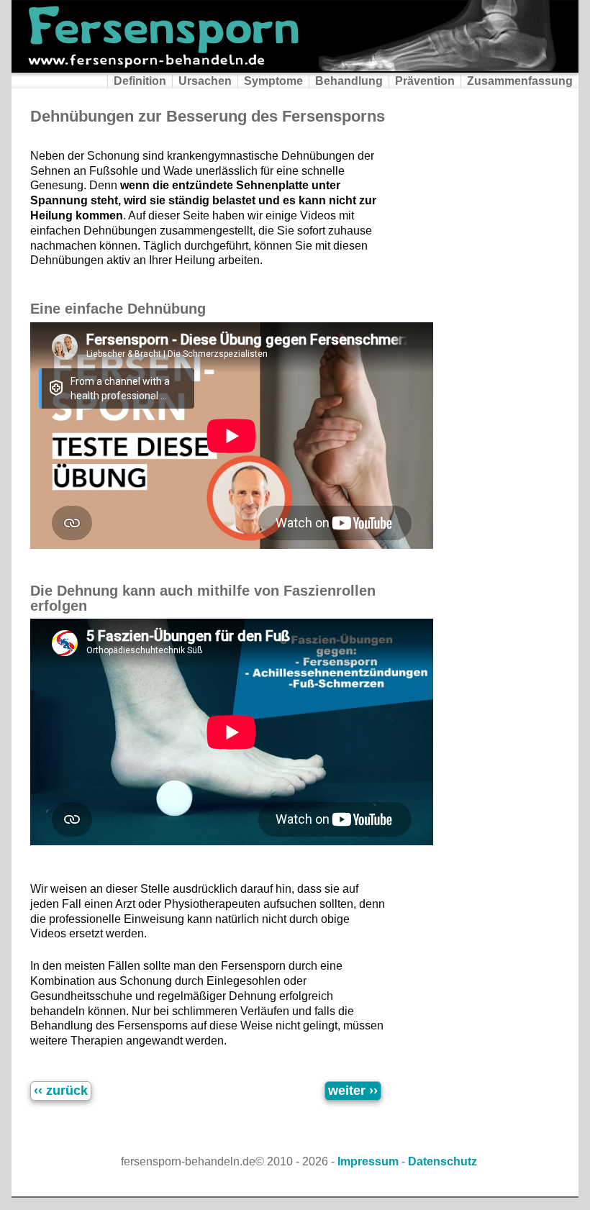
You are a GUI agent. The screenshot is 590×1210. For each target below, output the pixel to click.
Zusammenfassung (520, 81)
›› (353, 1090)
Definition (140, 81)
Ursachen (205, 81)
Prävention (425, 81)
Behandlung (349, 81)
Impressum (368, 1161)
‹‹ (61, 1090)
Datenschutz (442, 1161)
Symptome (273, 81)
